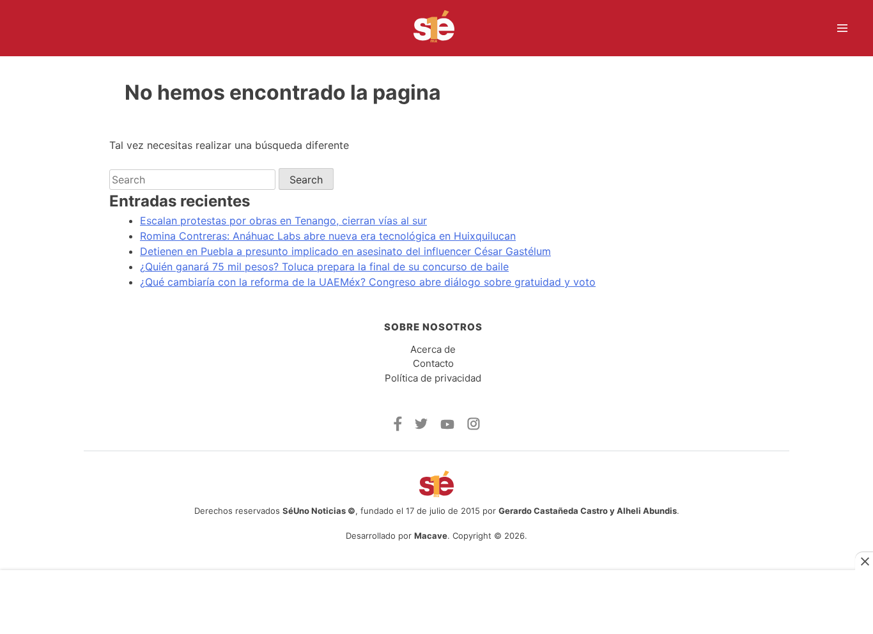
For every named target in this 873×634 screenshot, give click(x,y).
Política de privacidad (433, 378)
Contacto (433, 363)
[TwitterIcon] (421, 425)
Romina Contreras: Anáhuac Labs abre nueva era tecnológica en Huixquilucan (328, 235)
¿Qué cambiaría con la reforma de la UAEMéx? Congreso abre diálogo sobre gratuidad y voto (368, 281)
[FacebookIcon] (398, 427)
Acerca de (433, 349)
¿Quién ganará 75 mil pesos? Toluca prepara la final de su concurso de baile (324, 266)
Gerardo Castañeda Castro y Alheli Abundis (587, 511)
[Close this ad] (864, 561)
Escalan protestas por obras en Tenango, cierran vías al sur (283, 220)
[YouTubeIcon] (447, 425)
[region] (436, 596)
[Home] (426, 28)
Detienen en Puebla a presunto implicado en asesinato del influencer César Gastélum (345, 251)
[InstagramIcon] (473, 426)
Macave (430, 535)
